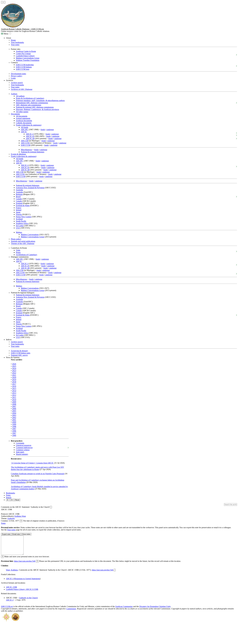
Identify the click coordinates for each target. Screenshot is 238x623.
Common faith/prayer (24, 447)
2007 (14, 406)
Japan (18, 212)
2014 (14, 391)
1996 (14, 431)
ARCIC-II (30, 136)
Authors (14, 94)
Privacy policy (16, 76)
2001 (14, 420)
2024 (14, 368)
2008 (14, 404)
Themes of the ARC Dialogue (22, 243)
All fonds (24, 127)
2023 (14, 371)
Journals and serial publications (23, 241)
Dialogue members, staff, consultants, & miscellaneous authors (40, 100)
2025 (14, 366)
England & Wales (23, 205)
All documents (21, 116)
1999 (14, 424)
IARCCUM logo (22, 69)
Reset (17, 500)
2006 (14, 409)
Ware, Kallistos (12, 570)
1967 (14, 433)
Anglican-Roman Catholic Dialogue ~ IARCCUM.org (22, 29)
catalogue (50, 129)
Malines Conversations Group (27, 58)
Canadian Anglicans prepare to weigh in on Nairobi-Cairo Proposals (37, 474)
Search (8, 497)
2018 (14, 382)
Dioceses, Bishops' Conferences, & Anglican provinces (37, 109)
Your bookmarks (17, 42)
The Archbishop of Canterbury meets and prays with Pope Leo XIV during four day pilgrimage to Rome (37, 468)
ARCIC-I (29, 134)
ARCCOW (25, 143)
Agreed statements (23, 118)
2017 (14, 384)
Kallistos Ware (20, 516)
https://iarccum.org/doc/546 (24, 561)
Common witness (23, 450)
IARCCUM (25, 145)
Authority (11, 518)
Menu (5, 34)
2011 (14, 397)
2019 (14, 379)
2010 (14, 400)
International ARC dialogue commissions (32, 103)
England (19, 203)
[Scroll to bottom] (4, 2)
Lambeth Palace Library (25, 56)
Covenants (20, 443)
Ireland (18, 210)
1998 (14, 426)
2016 (14, 386)
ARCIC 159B (11, 587)
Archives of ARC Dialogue (21, 89)
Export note (6, 534)
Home (13, 40)
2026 (14, 364)
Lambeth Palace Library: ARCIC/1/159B (22, 589)
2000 (14, 422)
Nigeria (19, 214)
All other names (22, 112)
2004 (14, 413)
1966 (14, 435)
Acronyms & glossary (19, 351)
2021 (14, 375)
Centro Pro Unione (23, 54)
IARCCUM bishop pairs (20, 353)
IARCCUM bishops (24, 67)
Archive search (17, 83)
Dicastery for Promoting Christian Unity (155, 606)
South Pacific (21, 221)
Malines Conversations (30, 234)
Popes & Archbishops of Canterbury (30, 98)
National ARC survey (19, 355)
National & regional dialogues (32, 152)
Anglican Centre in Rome (26, 51)
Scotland (19, 219)
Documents (15, 114)
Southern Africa (22, 223)
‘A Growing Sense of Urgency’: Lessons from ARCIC (32, 463)
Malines (19, 232)
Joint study (20, 452)
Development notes (18, 74)
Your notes (15, 45)
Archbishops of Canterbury (26, 255)
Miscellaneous (26, 150)
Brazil (18, 197)
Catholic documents (23, 123)
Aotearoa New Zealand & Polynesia (30, 188)
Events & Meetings (18, 154)
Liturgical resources (23, 445)
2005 (14, 411)
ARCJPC (24, 129)
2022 (14, 373)
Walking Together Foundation (27, 60)
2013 (14, 393)
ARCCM (24, 141)
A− (8, 500)
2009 (14, 402)
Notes (8, 495)
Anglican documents (24, 121)
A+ (12, 500)
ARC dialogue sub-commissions (28, 105)
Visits (18, 250)
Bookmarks (10, 493)
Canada (19, 199)
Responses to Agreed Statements (27, 579)
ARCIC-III (30, 138)
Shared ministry (22, 454)
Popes (18, 252)
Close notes (26, 534)
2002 (14, 417)
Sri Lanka (20, 226)
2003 (14, 415)
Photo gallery (16, 239)
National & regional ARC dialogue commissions (35, 107)
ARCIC (24, 132)
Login (13, 78)
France (18, 208)
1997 (14, 429)
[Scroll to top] (2, 2)
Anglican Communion (124, 606)
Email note (16, 534)
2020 (14, 377)
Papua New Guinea (23, 217)
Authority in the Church (28, 598)
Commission (71, 609)
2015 (14, 388)
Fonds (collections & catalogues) (28, 125)
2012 (14, 395)
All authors (20, 96)
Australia (19, 190)
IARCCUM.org (7, 606)
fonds (43, 129)
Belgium (19, 194)
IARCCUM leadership (25, 65)
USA (18, 228)
